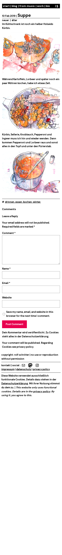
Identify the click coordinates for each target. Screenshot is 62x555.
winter (36, 202)
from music (27, 6)
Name (6, 268)
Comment (9, 233)
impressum (7, 369)
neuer (5, 20)
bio (48, 6)
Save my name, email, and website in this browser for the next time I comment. (29, 313)
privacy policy (24, 346)
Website (7, 297)
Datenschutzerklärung (35, 336)
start (6, 6)
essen (18, 202)
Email (6, 283)
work (40, 6)
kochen (27, 202)
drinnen (9, 202)
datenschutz (23, 369)
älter (14, 20)
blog (14, 6)
